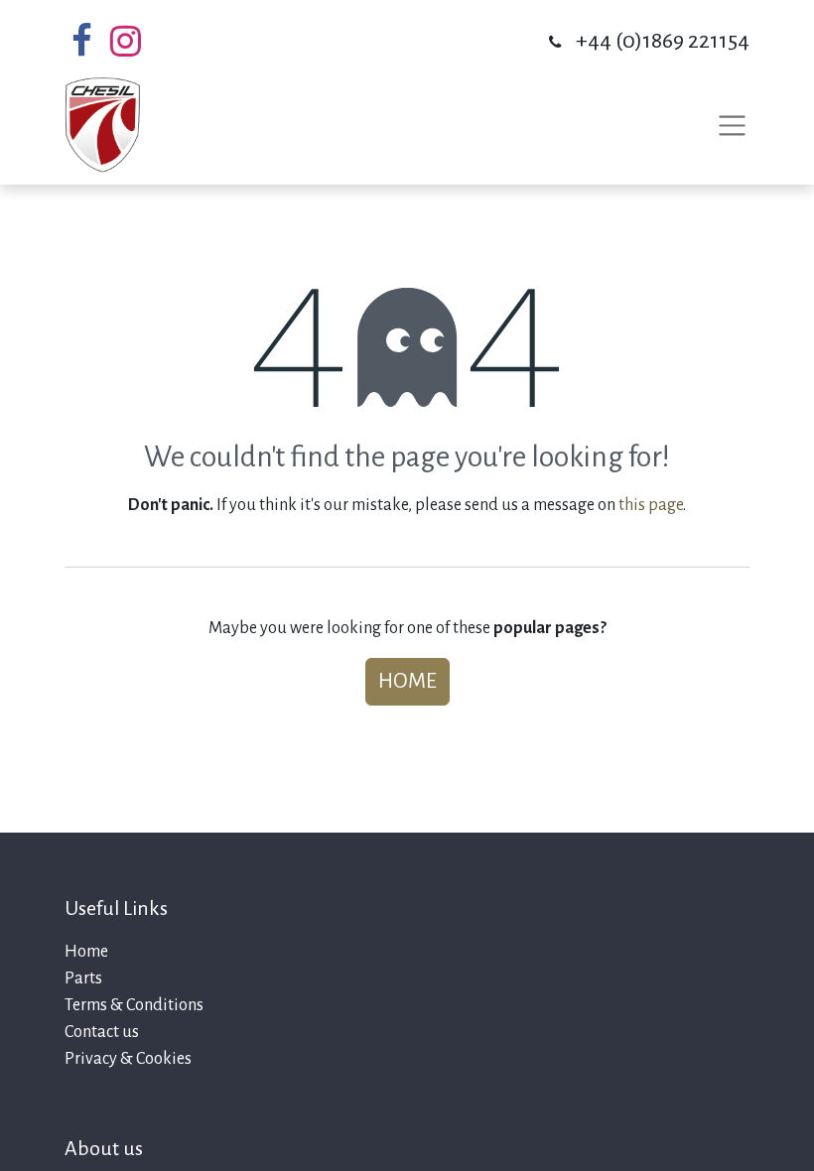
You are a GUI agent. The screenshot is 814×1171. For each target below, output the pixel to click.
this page (650, 505)
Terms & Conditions (134, 1005)
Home (407, 681)
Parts (83, 978)
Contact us (102, 1032)
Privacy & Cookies (128, 1059)
